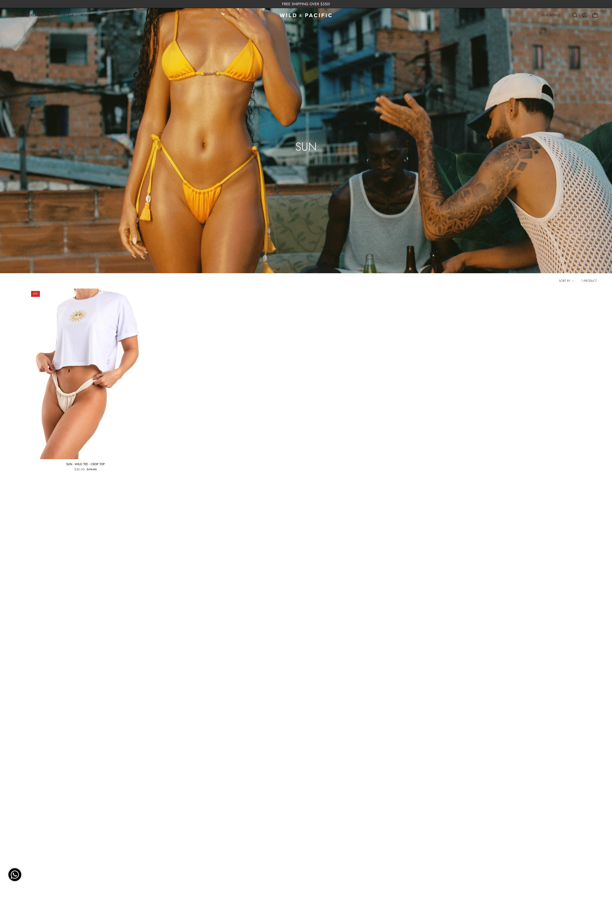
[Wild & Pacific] (306, 15)
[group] (306, 4)
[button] (551, 15)
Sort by (564, 280)
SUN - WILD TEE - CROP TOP (85, 464)
